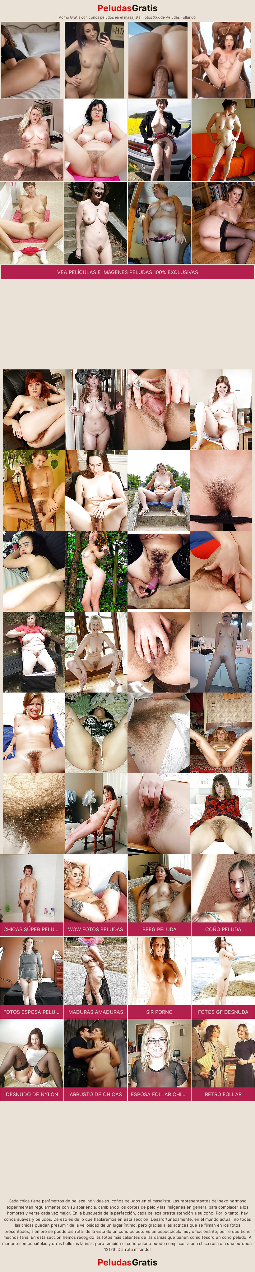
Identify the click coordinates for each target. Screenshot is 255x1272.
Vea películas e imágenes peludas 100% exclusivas (127, 272)
